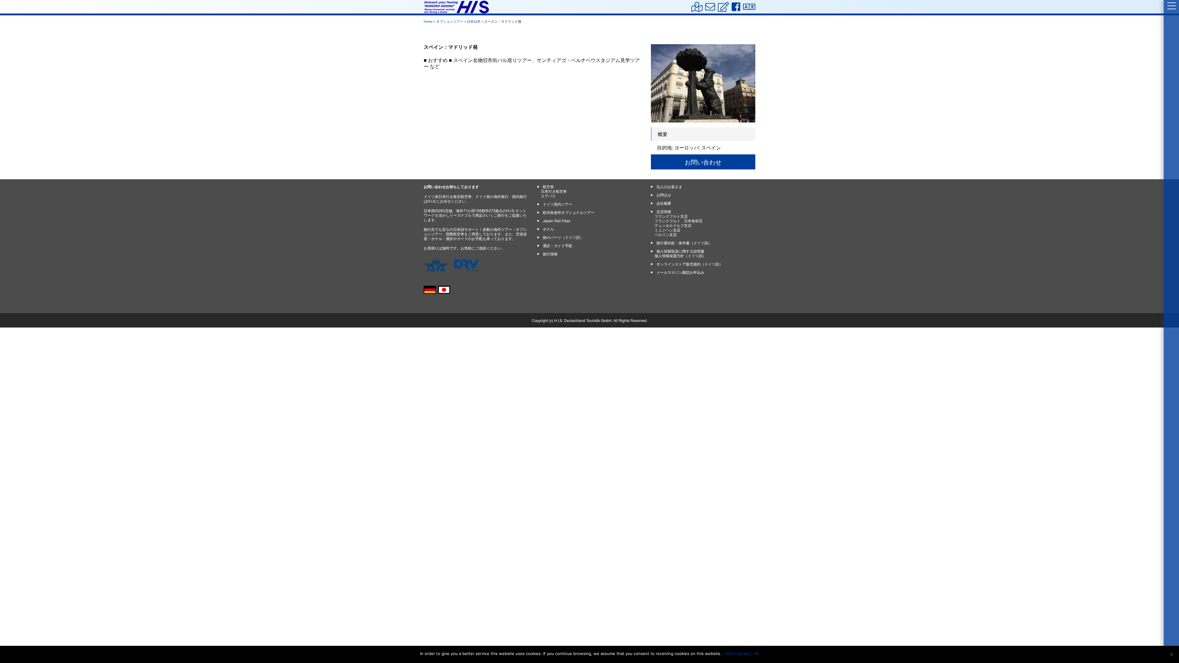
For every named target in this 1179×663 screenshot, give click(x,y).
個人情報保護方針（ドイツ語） (680, 255)
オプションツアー (449, 21)
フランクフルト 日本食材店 (678, 220)
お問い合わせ (703, 161)
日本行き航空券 (554, 191)
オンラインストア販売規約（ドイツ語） (689, 263)
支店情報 (663, 211)
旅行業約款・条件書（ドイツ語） (684, 242)
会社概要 (663, 203)
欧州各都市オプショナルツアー (568, 212)
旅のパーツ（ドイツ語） (563, 237)
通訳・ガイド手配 (557, 245)
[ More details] (737, 653)
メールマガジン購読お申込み (680, 272)
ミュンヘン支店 (667, 229)
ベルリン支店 (666, 234)
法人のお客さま (669, 186)
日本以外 (474, 21)
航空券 (548, 186)
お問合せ (663, 194)
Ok (756, 653)
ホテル (548, 228)
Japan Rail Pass (556, 220)
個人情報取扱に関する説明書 (680, 251)
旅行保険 (550, 253)
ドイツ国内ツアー (557, 204)
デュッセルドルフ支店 (673, 225)
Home (428, 21)
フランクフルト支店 (671, 216)
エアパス (548, 195)
